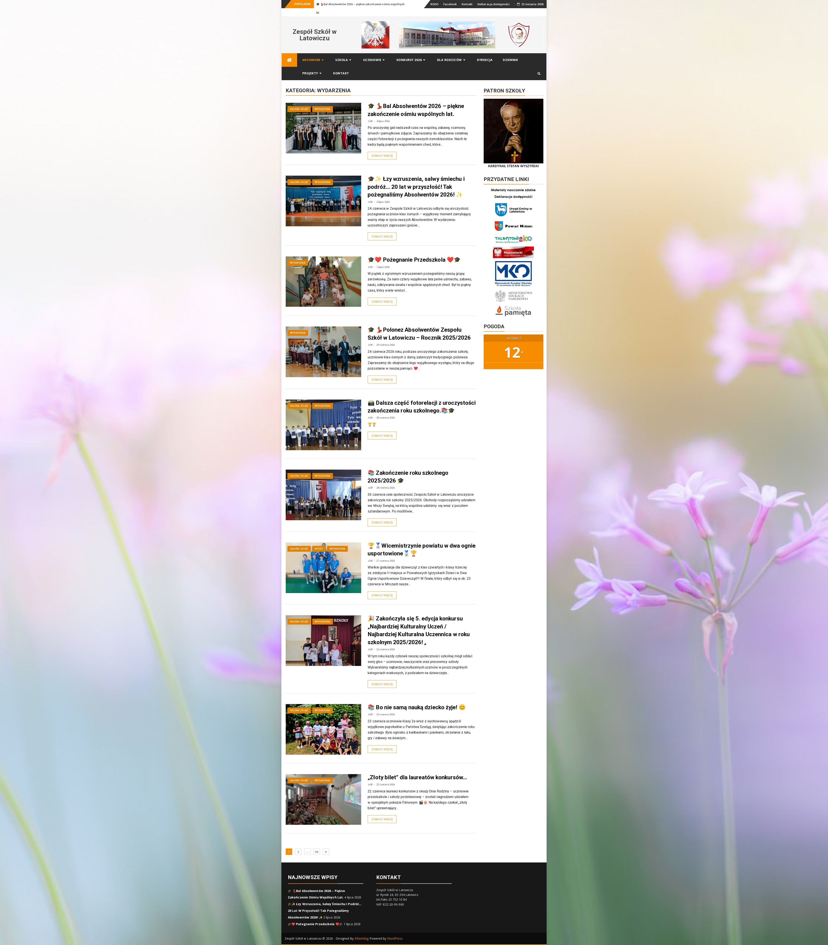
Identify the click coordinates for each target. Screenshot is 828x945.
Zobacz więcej (382, 147)
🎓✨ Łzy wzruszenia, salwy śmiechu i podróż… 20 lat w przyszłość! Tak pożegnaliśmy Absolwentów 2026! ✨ (416, 178)
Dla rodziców (449, 51)
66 (317, 843)
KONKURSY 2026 (409, 51)
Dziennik (510, 51)
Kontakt (467, 4)
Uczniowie (372, 51)
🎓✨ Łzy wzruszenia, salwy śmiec (338, 4)
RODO (434, 4)
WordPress (395, 930)
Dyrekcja (484, 51)
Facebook (450, 4)
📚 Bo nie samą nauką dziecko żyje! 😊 (417, 699)
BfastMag (362, 930)
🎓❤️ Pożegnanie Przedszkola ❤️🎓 (414, 251)
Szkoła (341, 51)
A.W (370, 112)
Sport (319, 540)
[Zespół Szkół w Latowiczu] (289, 51)
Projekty (310, 65)
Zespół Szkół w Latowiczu (315, 26)
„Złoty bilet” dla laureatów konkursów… (417, 769)
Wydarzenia (322, 100)
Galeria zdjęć (299, 100)
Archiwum (311, 51)
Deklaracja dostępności (493, 4)
